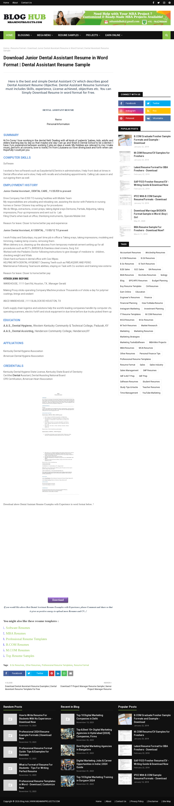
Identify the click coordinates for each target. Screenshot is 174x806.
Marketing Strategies (130, 337)
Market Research (149, 325)
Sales (142, 365)
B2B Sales (125, 269)
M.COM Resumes (18, 650)
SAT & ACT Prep (127, 376)
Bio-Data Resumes (147, 275)
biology (164, 275)
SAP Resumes (149, 370)
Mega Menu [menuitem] (44, 35)
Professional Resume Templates (26, 639)
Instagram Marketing (130, 309)
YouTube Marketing (151, 393)
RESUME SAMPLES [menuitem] (68, 35)
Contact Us (26, 3)
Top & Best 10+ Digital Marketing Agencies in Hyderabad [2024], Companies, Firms (94, 733)
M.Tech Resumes (128, 325)
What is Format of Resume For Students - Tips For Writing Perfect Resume (36, 768)
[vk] (158, 118)
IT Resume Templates (130, 314)
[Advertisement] (58, 546)
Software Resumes (18, 628)
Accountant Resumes (130, 252)
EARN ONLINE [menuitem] (112, 35)
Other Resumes (32, 665)
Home (6, 3)
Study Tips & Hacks (129, 387)
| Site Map (166, 801)
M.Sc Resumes (146, 320)
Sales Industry (156, 365)
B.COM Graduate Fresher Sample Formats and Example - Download (152, 139)
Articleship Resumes (155, 252)
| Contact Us (120, 801)
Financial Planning (128, 303)
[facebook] (153, 2)
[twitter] (159, 2)
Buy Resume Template (130, 286)
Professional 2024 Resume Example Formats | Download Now (35, 735)
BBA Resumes (127, 275)
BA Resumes (155, 269)
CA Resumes (152, 286)
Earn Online (125, 292)
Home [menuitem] (9, 35)
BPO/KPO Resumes (138, 280)
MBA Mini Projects (157, 342)
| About (108, 801)
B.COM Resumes (17, 644)
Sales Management (129, 370)
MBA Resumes (16, 633)
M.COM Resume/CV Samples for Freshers (152, 154)
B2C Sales (139, 269)
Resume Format (18, 48)
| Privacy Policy (137, 801)
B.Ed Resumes (148, 258)
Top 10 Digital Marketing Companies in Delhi (89, 717)
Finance (148, 297)
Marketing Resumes (143, 331)
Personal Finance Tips (150, 353)
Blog (122, 280)
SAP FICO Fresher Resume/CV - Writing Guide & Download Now (151, 183)
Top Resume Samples (20, 656)
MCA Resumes (146, 348)
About (15, 3)
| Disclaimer (152, 801)
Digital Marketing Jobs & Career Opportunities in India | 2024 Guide (94, 764)
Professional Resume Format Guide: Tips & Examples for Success (35, 751)
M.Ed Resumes (127, 320)
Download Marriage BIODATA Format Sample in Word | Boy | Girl (150, 214)
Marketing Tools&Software (132, 342)
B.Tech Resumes (147, 264)
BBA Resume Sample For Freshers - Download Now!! (149, 229)
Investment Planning (154, 309)
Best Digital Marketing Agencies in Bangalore (94, 748)
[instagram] (164, 2)
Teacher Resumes (151, 387)
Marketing (124, 331)
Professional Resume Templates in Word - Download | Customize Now (37, 784)
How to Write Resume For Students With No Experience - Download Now (35, 718)
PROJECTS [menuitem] (92, 35)
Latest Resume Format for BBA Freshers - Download (151, 169)
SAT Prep (143, 376)
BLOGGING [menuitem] (24, 35)
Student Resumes (151, 381)
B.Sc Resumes (17, 665)
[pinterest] (169, 2)
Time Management (129, 393)
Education (140, 292)
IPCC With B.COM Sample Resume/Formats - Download (150, 198)
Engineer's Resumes (130, 297)
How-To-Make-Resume (152, 303)
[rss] (158, 111)
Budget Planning (160, 280)
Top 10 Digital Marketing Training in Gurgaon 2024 (94, 779)
